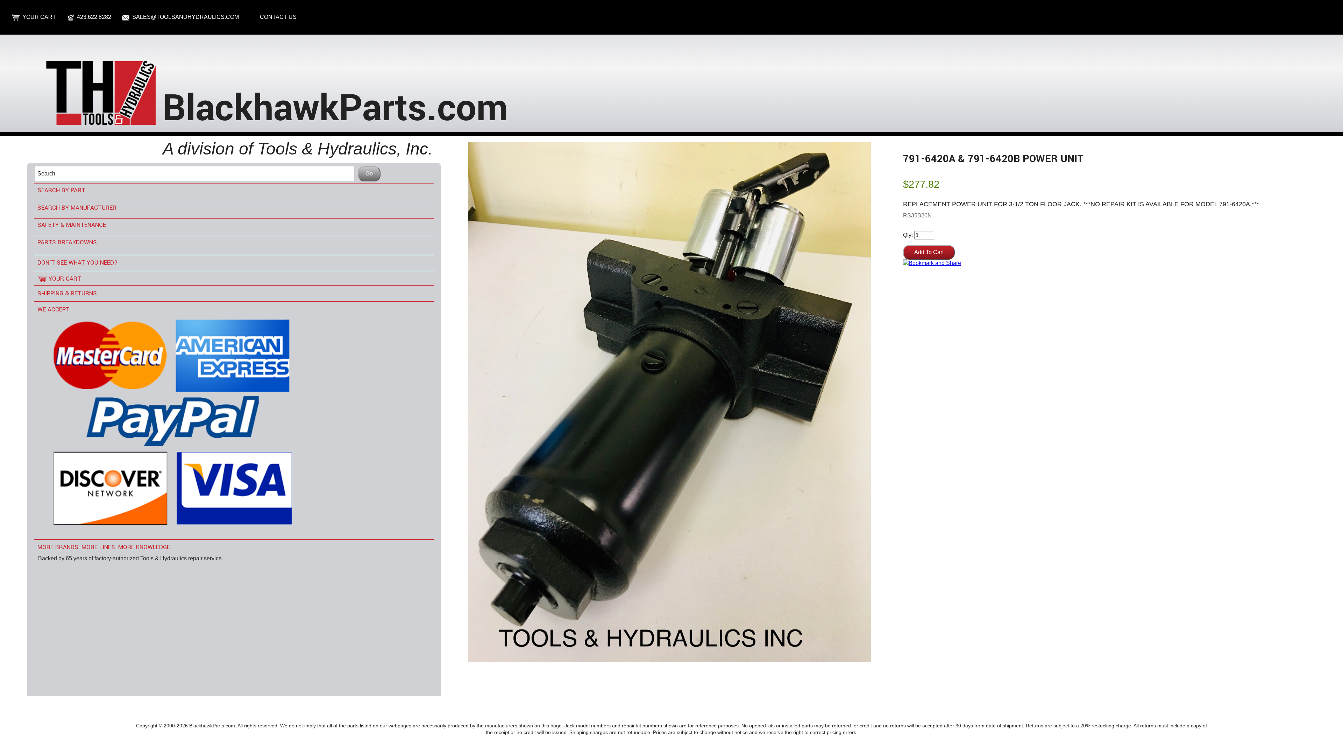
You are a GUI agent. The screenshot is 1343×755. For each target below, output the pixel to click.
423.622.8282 (94, 17)
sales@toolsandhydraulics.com (185, 17)
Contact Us (278, 17)
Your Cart (39, 17)
